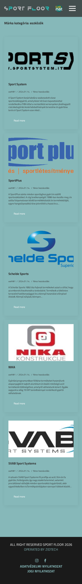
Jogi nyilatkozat (41, 571)
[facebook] (45, 560)
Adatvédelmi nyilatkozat (41, 566)
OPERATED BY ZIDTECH (41, 549)
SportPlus (15, 180)
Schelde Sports (18, 274)
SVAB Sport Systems (22, 463)
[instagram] (36, 560)
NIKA (11, 367)
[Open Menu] (72, 8)
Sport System (17, 84)
